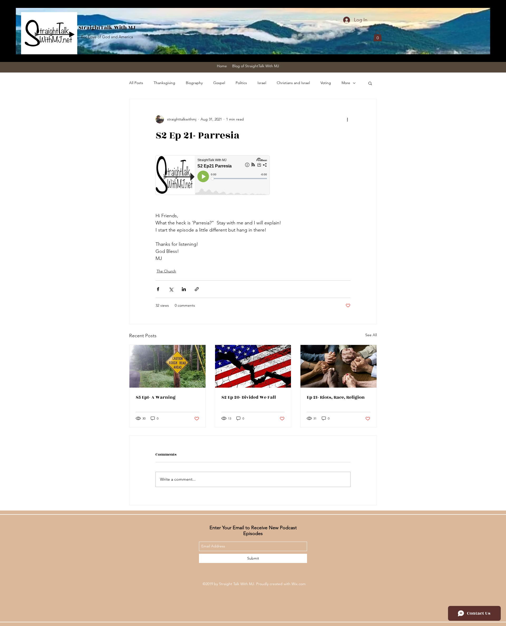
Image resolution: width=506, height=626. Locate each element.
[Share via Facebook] (157, 289)
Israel (261, 82)
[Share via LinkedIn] (183, 289)
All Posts (136, 82)
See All (371, 335)
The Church (166, 271)
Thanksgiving (164, 82)
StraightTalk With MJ (106, 27)
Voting (325, 82)
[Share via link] (196, 289)
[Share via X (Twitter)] (170, 289)
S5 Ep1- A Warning (156, 397)
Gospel (219, 82)
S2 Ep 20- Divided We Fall (248, 397)
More (346, 82)
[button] (377, 36)
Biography (194, 82)
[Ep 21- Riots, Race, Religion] (338, 366)
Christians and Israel (293, 82)
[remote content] (212, 175)
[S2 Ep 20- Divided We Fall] (253, 366)
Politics (241, 82)
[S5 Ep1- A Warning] (167, 366)
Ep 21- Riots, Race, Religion (336, 397)
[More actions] (347, 119)
